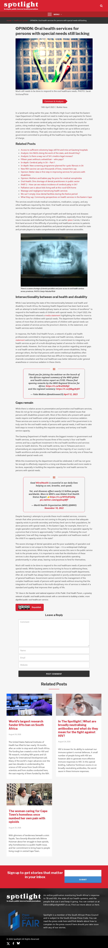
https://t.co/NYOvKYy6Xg (62, 496)
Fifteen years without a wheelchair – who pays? (42, 159)
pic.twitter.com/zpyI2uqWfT (54, 499)
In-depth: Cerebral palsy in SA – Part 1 (38, 162)
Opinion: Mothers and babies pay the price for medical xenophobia (51, 178)
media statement (52, 315)
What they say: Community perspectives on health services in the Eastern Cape (56, 197)
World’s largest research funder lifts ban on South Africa (26, 725)
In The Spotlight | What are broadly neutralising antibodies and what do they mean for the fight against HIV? (78, 728)
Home (9, 20)
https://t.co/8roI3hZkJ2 (57, 386)
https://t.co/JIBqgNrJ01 (68, 388)
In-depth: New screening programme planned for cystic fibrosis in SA (52, 165)
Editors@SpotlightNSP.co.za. (57, 904)
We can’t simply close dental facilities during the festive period (49, 194)
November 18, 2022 (54, 508)
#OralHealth (42, 482)
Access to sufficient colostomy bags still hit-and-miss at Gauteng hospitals (54, 150)
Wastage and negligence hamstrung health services (44, 190)
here (65, 921)
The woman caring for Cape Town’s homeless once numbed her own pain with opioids (28, 816)
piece (70, 220)
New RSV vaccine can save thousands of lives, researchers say (49, 168)
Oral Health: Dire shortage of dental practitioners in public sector (50, 181)
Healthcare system (20, 20)
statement (20, 340)
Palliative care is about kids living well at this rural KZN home (48, 187)
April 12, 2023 (71, 394)
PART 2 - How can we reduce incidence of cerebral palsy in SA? (49, 184)
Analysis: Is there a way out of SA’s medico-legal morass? (47, 156)
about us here (92, 904)
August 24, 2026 (15, 734)
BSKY (18, 943)
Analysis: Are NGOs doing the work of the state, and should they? (50, 153)
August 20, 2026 (15, 827)
